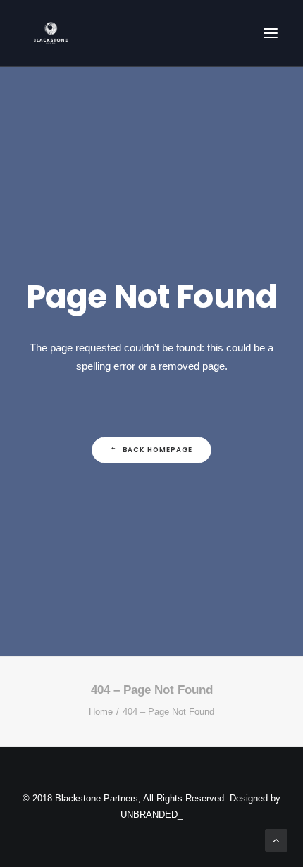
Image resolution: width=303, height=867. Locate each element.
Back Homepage (158, 450)
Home (101, 711)
